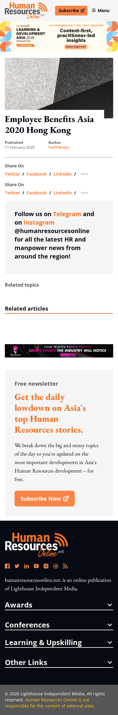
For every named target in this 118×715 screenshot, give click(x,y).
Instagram (39, 222)
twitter (12, 174)
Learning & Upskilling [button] (43, 642)
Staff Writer (58, 147)
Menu (104, 10)
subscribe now (47, 500)
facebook (37, 174)
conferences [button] (27, 625)
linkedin (63, 174)
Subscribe (72, 11)
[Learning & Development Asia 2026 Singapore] (59, 36)
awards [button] (18, 605)
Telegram (67, 214)
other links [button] (26, 662)
